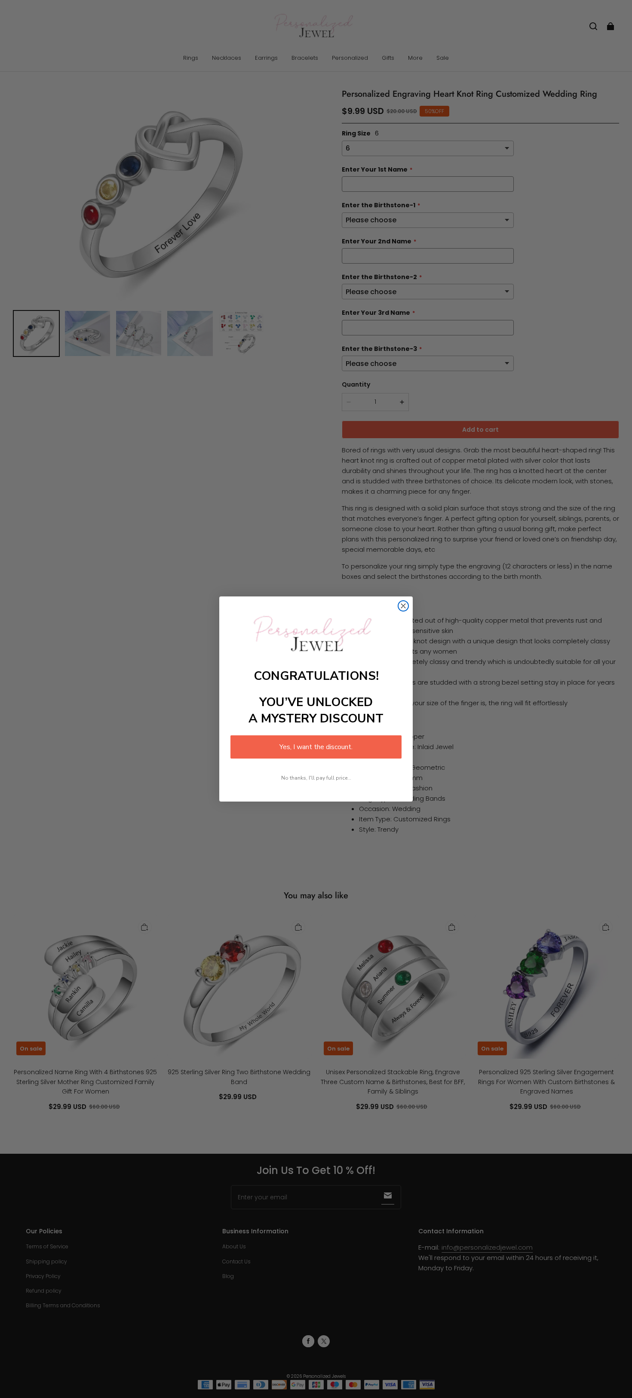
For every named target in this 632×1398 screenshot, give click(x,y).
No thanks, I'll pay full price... (316, 777)
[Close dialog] (403, 606)
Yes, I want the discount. (316, 747)
